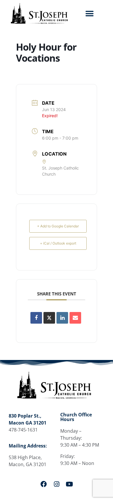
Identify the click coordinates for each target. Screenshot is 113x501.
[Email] (75, 318)
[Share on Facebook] (36, 318)
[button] (89, 13)
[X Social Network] (49, 318)
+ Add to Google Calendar (58, 226)
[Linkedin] (62, 318)
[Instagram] (56, 484)
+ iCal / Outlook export (58, 243)
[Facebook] (43, 484)
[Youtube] (69, 484)
